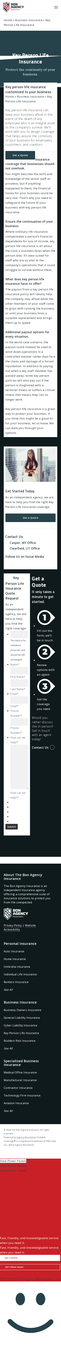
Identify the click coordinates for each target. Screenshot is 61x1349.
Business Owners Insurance (22, 1010)
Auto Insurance (14, 951)
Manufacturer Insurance (20, 1080)
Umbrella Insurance (17, 967)
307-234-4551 (10, 1279)
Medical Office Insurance (20, 1072)
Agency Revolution (26, 1137)
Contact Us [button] (40, 747)
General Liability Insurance (22, 1018)
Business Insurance (28, 20)
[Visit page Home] (13, 7)
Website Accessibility (20, 927)
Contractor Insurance (18, 1088)
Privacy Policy (13, 925)
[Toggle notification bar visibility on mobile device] (30, 1233)
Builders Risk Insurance (20, 1041)
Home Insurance (15, 959)
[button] (56, 7)
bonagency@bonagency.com (40, 1279)
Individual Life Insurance (20, 974)
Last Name (18, 689)
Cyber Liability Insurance (20, 1025)
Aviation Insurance (16, 1103)
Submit (11, 826)
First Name (18, 677)
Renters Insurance (16, 982)
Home (8, 20)
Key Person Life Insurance (21, 1033)
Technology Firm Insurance (22, 1095)
